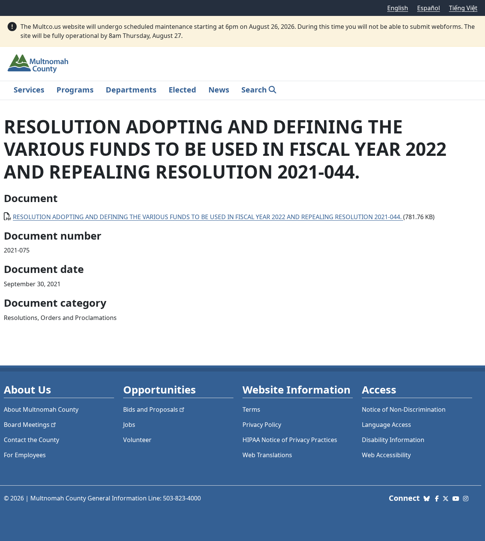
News (218, 90)
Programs (75, 90)
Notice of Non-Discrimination (404, 409)
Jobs (129, 424)
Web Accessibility (386, 455)
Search (254, 90)
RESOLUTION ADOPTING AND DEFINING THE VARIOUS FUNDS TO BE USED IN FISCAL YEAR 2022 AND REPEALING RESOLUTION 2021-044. (208, 217)
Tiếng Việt (463, 8)
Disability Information (393, 440)
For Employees (25, 455)
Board (27, 424)
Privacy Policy (261, 424)
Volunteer (137, 440)
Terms (251, 409)
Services (29, 90)
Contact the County (31, 440)
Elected (182, 90)
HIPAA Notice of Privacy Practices (289, 440)
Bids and (150, 409)
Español (428, 8)
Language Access (386, 424)
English (397, 8)
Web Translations (267, 455)
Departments (131, 90)
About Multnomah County (41, 409)
